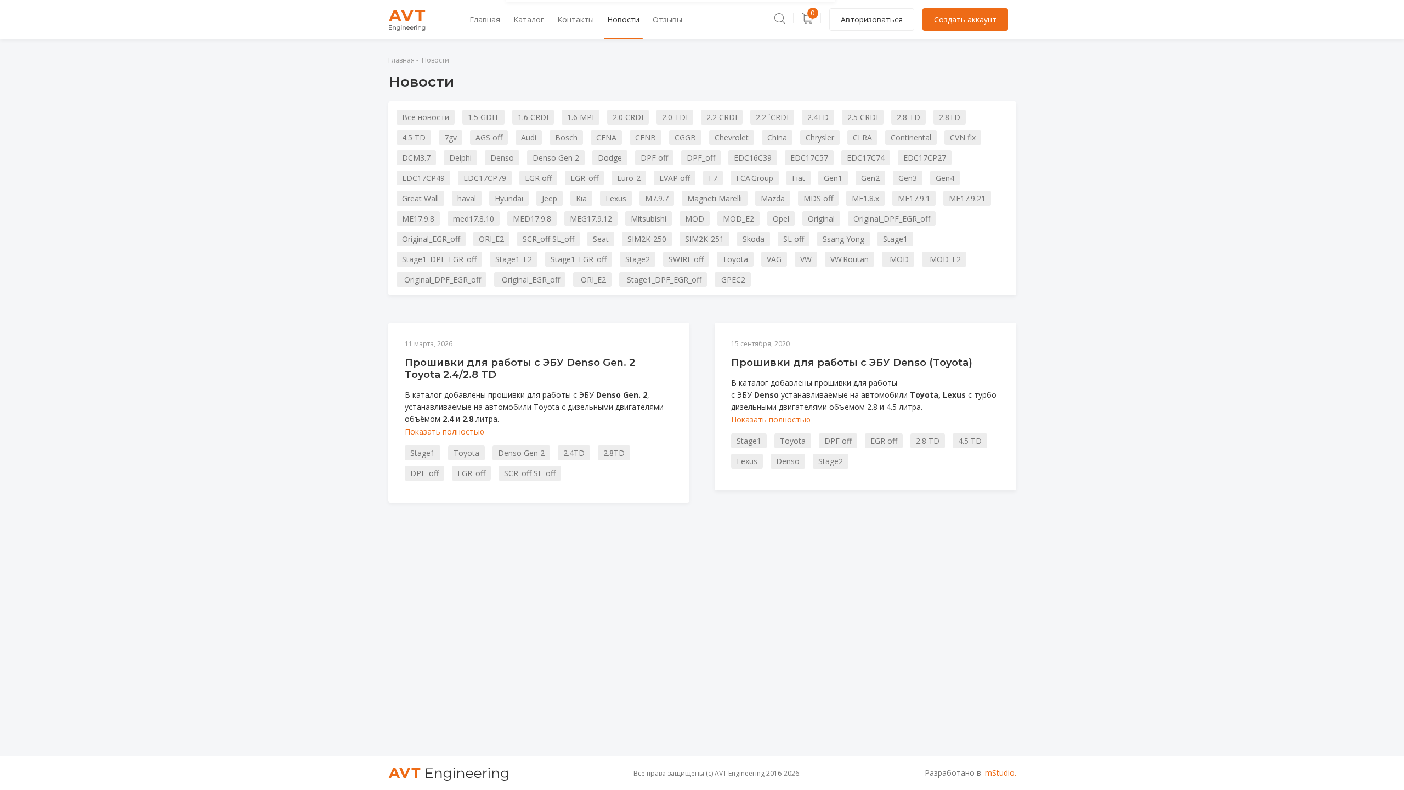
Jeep (549, 198)
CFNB (645, 137)
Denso (502, 158)
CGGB (685, 137)
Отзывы (667, 19)
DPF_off (701, 158)
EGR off (538, 178)
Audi (528, 137)
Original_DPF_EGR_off (891, 218)
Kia (581, 198)
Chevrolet (732, 137)
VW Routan (849, 259)
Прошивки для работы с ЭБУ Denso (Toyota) (851, 363)
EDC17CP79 (484, 178)
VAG (774, 259)
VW (806, 259)
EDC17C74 (866, 158)
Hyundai (509, 198)
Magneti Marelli (714, 198)
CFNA (606, 137)
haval (466, 198)
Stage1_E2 (513, 259)
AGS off (488, 137)
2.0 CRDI (628, 117)
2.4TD (818, 117)
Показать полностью (444, 431)
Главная (484, 19)
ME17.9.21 (967, 198)
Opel (781, 218)
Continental (911, 137)
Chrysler (820, 137)
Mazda (773, 198)
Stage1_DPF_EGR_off (439, 259)
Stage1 (895, 239)
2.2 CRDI (721, 117)
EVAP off (674, 178)
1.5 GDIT (483, 117)
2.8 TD (908, 117)
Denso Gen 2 (556, 158)
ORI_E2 (491, 239)
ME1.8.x (865, 198)
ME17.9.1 (914, 198)
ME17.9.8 (418, 218)
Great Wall (420, 198)
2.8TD (949, 117)
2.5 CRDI (862, 117)
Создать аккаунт (965, 19)
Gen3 (907, 178)
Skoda (754, 239)
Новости (623, 19)
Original (821, 218)
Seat (601, 239)
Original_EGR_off (431, 239)
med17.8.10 (473, 218)
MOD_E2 (738, 218)
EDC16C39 (753, 158)
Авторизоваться (872, 19)
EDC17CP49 (423, 178)
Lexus (615, 198)
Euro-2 (629, 178)
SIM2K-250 (646, 239)
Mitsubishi (648, 218)
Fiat (798, 178)
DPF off (654, 158)
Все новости (425, 117)
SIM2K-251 (704, 239)
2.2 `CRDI (772, 117)
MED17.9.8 (532, 218)
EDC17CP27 (924, 158)
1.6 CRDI (533, 117)
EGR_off (584, 178)
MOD (694, 218)
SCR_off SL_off (548, 239)
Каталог (528, 19)
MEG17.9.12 (591, 218)
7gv (450, 137)
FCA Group (754, 178)
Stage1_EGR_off (579, 259)
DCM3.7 (416, 158)
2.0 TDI (675, 117)
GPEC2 (732, 279)
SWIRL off (686, 259)
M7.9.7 (657, 198)
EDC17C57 (809, 158)
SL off (793, 239)
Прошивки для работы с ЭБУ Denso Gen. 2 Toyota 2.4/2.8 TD (520, 369)
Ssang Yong (843, 239)
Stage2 (637, 259)
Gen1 (833, 178)
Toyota (735, 259)
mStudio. (1000, 773)
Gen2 (870, 178)
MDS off (818, 198)
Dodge (610, 158)
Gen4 (945, 178)
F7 (713, 178)
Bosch (566, 137)
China (777, 137)
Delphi (460, 158)
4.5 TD (414, 137)
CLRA (862, 137)
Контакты (575, 19)
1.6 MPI (580, 117)
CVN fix (963, 137)
